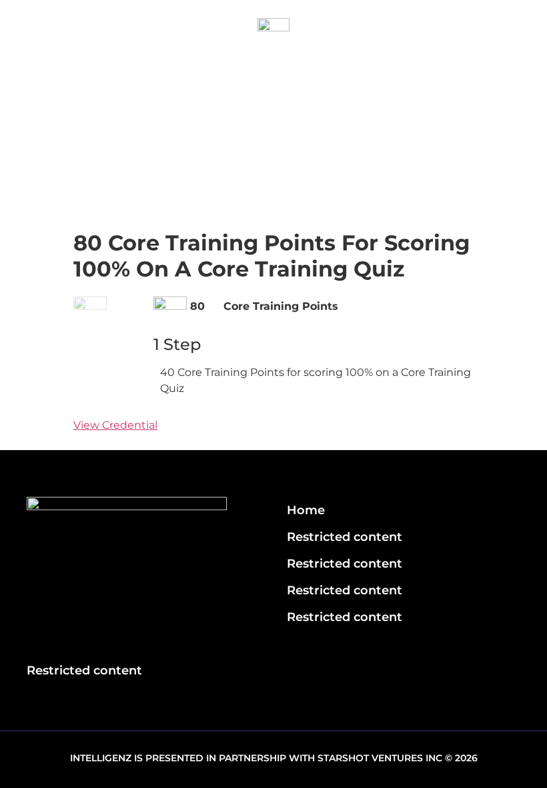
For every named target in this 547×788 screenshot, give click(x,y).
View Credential (115, 425)
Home (306, 510)
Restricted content (344, 537)
